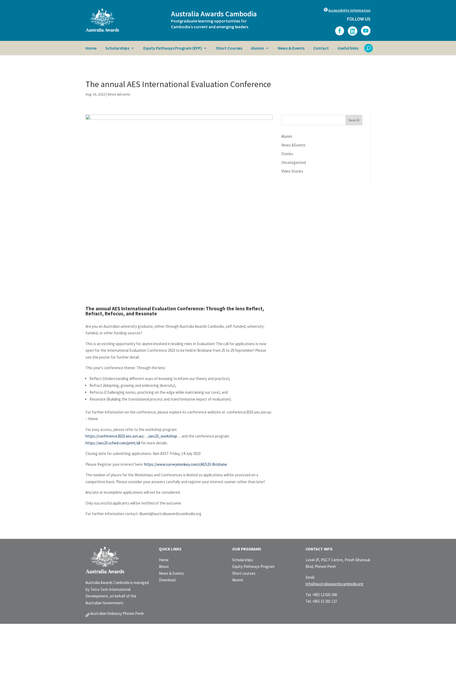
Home (91, 48)
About (164, 566)
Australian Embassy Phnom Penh (116, 613)
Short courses (243, 573)
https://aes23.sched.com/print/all (113, 442)
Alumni (257, 48)
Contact (321, 48)
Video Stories (292, 171)
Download (167, 579)
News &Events (119, 94)
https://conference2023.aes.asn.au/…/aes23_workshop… (133, 436)
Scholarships (117, 48)
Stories (287, 153)
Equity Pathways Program (253, 566)
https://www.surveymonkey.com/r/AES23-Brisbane (185, 464)
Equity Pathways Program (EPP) (172, 48)
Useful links (348, 48)
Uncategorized (293, 162)
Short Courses (229, 48)
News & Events (291, 48)
